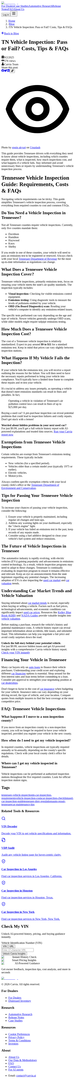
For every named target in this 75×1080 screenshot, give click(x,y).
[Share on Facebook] (2, 70)
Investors (13, 1043)
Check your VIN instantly (15, 652)
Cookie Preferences (19, 1034)
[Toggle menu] (13, 14)
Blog (11, 24)
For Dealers (7, 6)
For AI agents (15, 1069)
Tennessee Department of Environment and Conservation (30, 486)
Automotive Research (40, 6)
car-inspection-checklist (55, 798)
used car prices (32, 612)
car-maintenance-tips (23, 804)
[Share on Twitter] (5, 70)
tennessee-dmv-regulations (38, 801)
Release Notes (16, 1017)
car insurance (47, 688)
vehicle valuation (10, 618)
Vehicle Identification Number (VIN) (21, 942)
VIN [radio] (5, 946)
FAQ (10, 9)
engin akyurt (19, 147)
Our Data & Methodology (22, 1060)
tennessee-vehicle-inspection (17, 795)
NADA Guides (29, 615)
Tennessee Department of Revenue (38, 258)
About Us (18, 9)
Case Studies (21, 6)
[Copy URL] (12, 71)
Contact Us (14, 1066)
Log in (6, 14)
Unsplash (35, 147)
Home (11, 20)
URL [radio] (11, 946)
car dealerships (9, 682)
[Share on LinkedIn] (8, 70)
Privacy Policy (16, 1037)
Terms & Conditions (19, 1040)
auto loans (34, 667)
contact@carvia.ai (26, 1075)
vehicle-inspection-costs (29, 798)
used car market (52, 580)
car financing (18, 673)
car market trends (37, 602)
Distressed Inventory (19, 1000)
